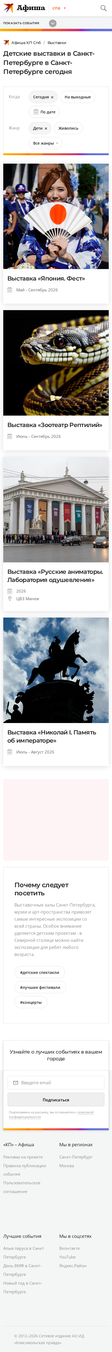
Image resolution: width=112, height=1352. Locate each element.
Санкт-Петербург (75, 1157)
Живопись (68, 128)
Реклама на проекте (23, 1157)
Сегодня (41, 96)
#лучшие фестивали (40, 987)
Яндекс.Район (73, 1265)
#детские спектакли (39, 972)
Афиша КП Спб (26, 42)
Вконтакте (69, 1248)
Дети (38, 128)
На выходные (78, 96)
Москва (66, 1165)
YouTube (67, 1257)
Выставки (57, 42)
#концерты (31, 1002)
